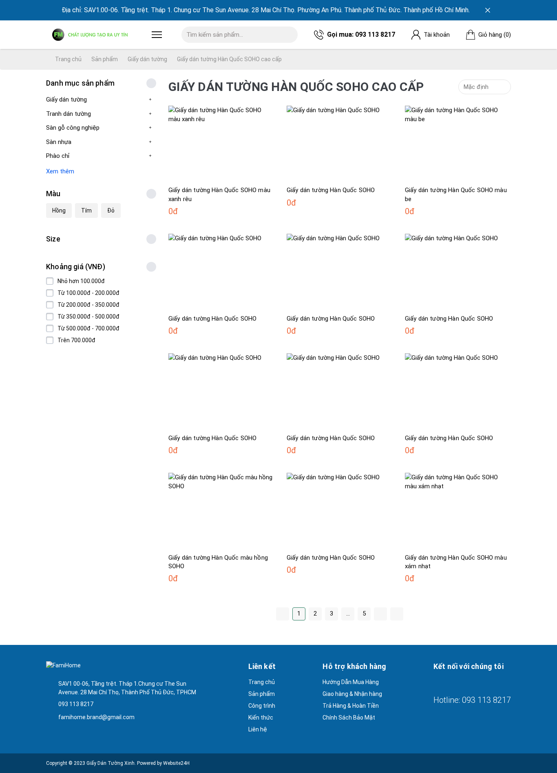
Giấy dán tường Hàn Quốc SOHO (331, 190)
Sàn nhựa (58, 142)
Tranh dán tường (68, 113)
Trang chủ (68, 59)
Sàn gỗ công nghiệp (72, 127)
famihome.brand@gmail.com (96, 717)
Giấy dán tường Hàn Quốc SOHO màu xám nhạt (456, 562)
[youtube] (466, 682)
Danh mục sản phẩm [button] (80, 83)
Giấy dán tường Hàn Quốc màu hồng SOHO (218, 562)
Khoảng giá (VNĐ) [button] (75, 267)
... (348, 613)
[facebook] (436, 682)
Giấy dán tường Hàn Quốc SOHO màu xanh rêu (219, 194)
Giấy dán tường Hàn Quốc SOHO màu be (456, 194)
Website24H (176, 763)
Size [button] (53, 239)
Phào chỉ (58, 155)
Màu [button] (53, 194)
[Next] (380, 613)
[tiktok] (480, 682)
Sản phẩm (104, 59)
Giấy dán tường (147, 59)
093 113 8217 (375, 34)
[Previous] (282, 613)
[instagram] (451, 682)
